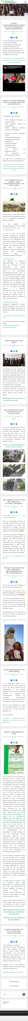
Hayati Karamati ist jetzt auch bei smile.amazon (14, 931)
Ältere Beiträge (14, 986)
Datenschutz (24, 1012)
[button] (11, 37)
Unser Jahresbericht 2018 (14, 733)
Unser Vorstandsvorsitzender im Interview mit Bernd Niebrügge (14, 26)
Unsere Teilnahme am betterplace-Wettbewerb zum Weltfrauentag (14, 570)
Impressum (17, 1012)
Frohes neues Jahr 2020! (14, 341)
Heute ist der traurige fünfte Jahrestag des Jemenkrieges (14, 102)
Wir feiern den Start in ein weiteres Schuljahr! (14, 411)
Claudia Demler (18, 31)
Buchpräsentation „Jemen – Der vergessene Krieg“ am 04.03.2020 (14, 182)
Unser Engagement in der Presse (14, 670)
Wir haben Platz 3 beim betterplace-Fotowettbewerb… (14, 501)
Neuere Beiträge (14, 981)
